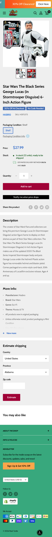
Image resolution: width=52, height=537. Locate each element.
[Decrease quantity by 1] (16, 176)
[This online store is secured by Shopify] (26, 500)
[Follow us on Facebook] (5, 494)
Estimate (11, 397)
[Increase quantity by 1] (31, 176)
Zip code (7, 379)
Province (7, 366)
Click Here (41, 4)
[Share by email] (47, 207)
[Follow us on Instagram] (16, 494)
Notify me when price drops (26, 197)
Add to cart (26, 186)
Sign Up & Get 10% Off (18, 466)
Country (6, 352)
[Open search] (35, 13)
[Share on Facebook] (31, 207)
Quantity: (7, 176)
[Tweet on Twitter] (42, 207)
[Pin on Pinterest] (36, 207)
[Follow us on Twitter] (10, 494)
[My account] (40, 13)
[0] (47, 13)
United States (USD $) (13, 480)
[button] (47, 13)
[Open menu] (4, 13)
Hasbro (7, 114)
